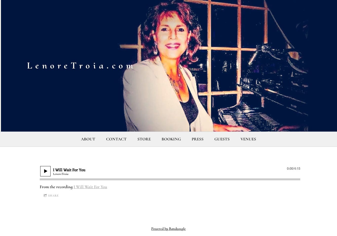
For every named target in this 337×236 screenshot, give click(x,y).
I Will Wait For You (90, 186)
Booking (171, 139)
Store (144, 139)
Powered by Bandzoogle (168, 228)
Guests (222, 139)
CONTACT (116, 139)
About (88, 139)
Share (53, 195)
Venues (248, 139)
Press (198, 139)
